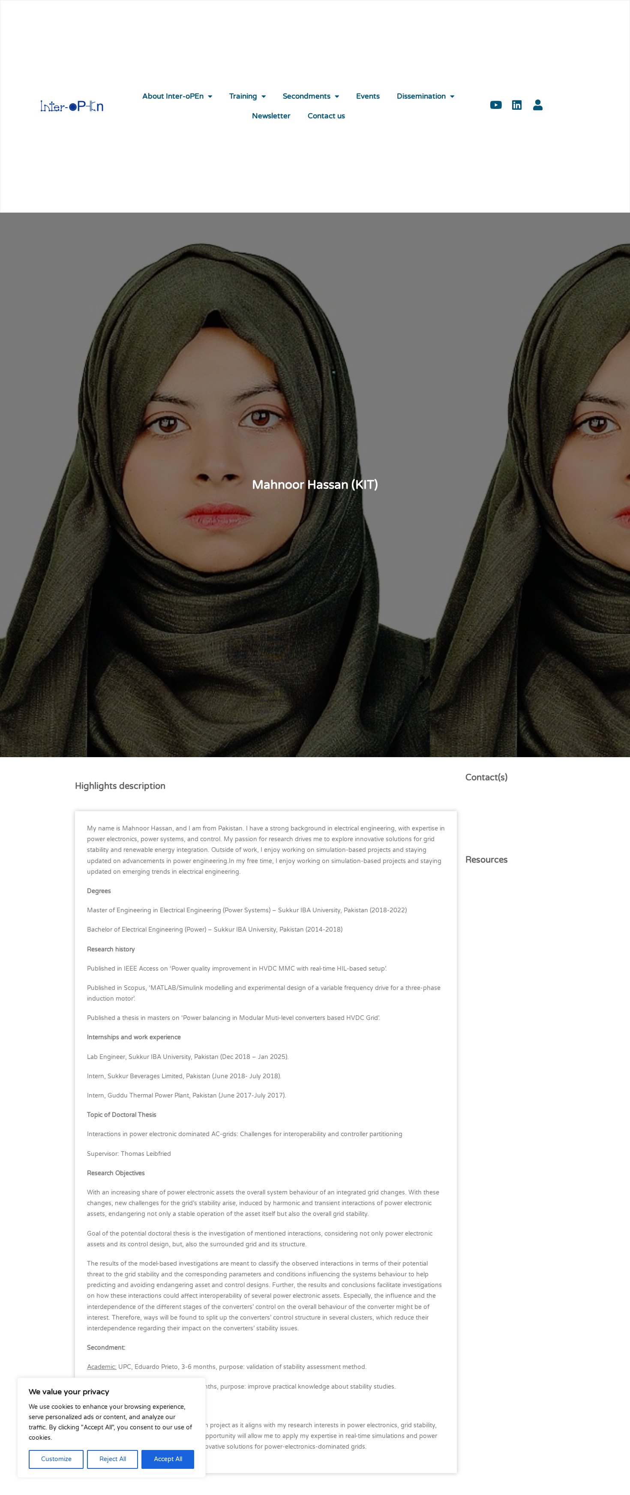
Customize (56, 1459)
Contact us (326, 116)
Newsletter (271, 116)
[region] (111, 1428)
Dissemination (421, 96)
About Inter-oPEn (173, 96)
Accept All (168, 1459)
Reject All (112, 1459)
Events (368, 96)
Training (243, 96)
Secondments (306, 96)
